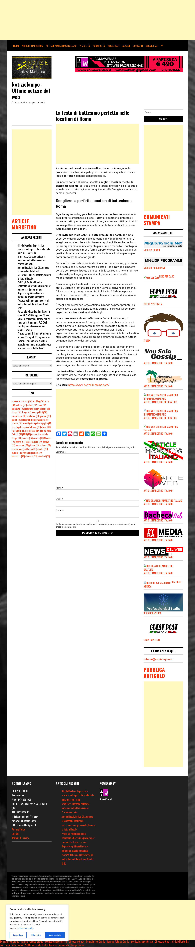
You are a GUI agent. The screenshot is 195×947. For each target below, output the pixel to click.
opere (30, 441)
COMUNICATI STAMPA (157, 220)
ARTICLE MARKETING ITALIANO (61, 45)
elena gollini (39, 412)
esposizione (19, 416)
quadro (17, 452)
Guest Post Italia (152, 640)
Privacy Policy (18, 829)
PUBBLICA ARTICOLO (154, 672)
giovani (45, 416)
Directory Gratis (76, 941)
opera (20, 441)
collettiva (18, 408)
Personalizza (18, 935)
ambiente (18, 401)
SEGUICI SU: (152, 45)
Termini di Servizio (20, 838)
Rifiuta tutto (36, 935)
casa (42, 405)
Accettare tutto (55, 935)
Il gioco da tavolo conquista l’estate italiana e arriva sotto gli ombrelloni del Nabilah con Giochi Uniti (34, 302)
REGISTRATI (114, 45)
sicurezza (18, 456)
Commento (61, 452)
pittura (45, 445)
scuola (37, 452)
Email (59, 499)
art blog (38, 401)
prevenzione (19, 449)
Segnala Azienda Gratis (32, 941)
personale (22, 445)
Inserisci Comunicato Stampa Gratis (66, 945)
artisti (32, 405)
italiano (17, 431)
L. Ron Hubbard (32, 431)
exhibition (33, 416)
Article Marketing (180, 941)
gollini (17, 419)
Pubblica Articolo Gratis (36, 945)
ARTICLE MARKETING (32, 45)
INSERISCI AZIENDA (152, 613)
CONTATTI (138, 45)
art (28, 401)
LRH (27, 434)
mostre (38, 438)
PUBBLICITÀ (99, 45)
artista (21, 405)
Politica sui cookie (25, 928)
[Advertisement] (85, 20)
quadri (42, 449)
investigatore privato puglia (37, 423)
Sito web (60, 510)
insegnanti (29, 419)
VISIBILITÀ (85, 45)
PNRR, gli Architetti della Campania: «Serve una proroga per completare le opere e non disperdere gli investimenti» (34, 287)
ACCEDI (126, 45)
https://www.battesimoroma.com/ (88, 384)
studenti (31, 456)
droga (26, 412)
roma (27, 452)
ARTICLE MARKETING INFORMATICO (160, 402)
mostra (27, 438)
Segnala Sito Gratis (9, 941)
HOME (16, 45)
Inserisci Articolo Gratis (11, 945)
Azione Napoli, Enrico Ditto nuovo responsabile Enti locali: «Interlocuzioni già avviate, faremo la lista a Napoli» (34, 273)
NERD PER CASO (166, 276)
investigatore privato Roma (26, 427)
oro (38, 441)
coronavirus (32, 408)
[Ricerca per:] (163, 112)
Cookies (15, 833)
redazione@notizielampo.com (158, 659)
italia (46, 427)
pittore (34, 445)
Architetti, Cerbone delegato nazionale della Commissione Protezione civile (32, 260)
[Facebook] (162, 45)
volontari (44, 456)
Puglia (32, 449)
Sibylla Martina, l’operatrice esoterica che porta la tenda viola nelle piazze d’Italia (34, 249)
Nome (59, 488)
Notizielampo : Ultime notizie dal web (31, 90)
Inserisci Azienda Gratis (56, 941)
